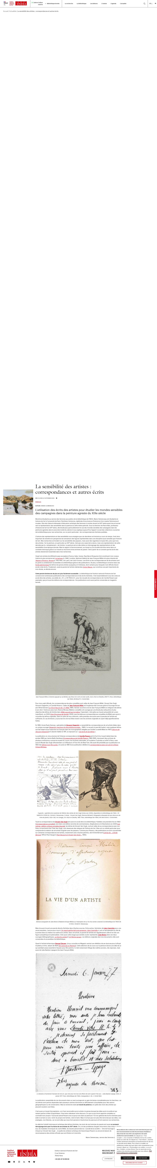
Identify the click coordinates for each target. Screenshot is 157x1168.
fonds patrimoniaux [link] (42, 565)
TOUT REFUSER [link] (143, 1158)
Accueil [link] (5, 11)
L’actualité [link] (123, 3)
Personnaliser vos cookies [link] (134, 1162)
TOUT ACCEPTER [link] (127, 1158)
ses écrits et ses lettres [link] (87, 732)
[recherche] (144, 3)
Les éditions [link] (94, 3)
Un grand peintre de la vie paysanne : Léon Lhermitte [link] (79, 930)
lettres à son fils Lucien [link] (50, 745)
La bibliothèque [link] (81, 3)
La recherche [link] (69, 3)
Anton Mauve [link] (87, 567)
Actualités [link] (12, 11)
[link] (6, 3)
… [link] (69, 835)
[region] (78, 11)
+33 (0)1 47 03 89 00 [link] (62, 1159)
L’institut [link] (104, 3)
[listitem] (37, 3)
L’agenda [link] (113, 3)
